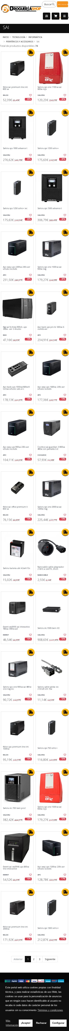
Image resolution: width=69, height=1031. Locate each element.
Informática (35, 37)
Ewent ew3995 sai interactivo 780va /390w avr (16, 628)
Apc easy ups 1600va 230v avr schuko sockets (51, 388)
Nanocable (43, 575)
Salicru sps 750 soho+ (48, 748)
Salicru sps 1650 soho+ (48, 928)
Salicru (41, 95)
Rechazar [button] (41, 1023)
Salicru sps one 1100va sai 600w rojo (49, 88)
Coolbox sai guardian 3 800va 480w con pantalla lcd (51, 448)
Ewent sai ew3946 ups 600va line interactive (16, 868)
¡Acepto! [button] (25, 1023)
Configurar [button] (58, 1023)
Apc (4, 275)
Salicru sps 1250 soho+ (48, 148)
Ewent (6, 635)
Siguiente (50, 959)
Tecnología (18, 37)
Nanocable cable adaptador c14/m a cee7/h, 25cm (51, 568)
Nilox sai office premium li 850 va (15, 508)
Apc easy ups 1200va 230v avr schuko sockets (51, 868)
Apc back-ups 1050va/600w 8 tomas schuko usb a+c (16, 388)
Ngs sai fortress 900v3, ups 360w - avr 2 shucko (15, 328)
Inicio (6, 37)
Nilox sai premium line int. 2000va (15, 928)
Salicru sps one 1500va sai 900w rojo (49, 808)
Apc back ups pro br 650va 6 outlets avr (51, 328)
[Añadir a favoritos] (30, 95)
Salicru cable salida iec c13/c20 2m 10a (48, 688)
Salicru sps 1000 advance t (15, 148)
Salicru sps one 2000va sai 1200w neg (49, 508)
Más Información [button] (12, 1023)
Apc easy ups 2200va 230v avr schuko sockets (16, 268)
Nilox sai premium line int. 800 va (15, 88)
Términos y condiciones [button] (50, 1010)
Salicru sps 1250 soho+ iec (15, 208)
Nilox (5, 95)
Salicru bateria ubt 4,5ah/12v (16, 568)
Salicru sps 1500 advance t (50, 208)
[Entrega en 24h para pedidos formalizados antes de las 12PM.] (31, 52)
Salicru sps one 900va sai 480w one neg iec (17, 688)
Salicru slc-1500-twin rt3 (48, 628)
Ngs (5, 335)
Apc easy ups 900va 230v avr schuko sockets (16, 448)
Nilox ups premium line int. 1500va (16, 748)
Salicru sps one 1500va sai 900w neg (49, 268)
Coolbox (42, 455)
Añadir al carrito (18, 107)
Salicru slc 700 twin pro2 (14, 808)
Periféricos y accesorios (19, 41)
